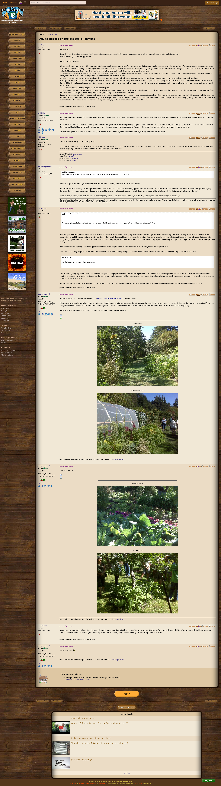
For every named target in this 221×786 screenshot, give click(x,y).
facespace (72, 160)
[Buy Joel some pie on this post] (198, 167)
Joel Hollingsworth (45, 166)
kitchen (17, 76)
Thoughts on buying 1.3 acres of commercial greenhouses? (99, 743)
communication (52, 34)
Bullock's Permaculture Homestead (109, 298)
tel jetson (41, 137)
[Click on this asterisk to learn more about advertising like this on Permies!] (161, 19)
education (17, 130)
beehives (71, 156)
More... (127, 773)
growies (17, 40)
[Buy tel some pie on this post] (198, 138)
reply (127, 693)
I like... (40, 127)
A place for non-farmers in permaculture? (91, 738)
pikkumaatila (77, 155)
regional (17, 124)
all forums (17, 190)
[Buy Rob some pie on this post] (198, 45)
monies (17, 70)
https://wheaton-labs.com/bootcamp (76, 679)
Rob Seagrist (42, 45)
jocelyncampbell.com (117, 459)
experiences (17, 142)
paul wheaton (138, 783)
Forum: (42, 34)
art (17, 112)
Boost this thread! (127, 708)
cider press (17, 154)
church (71, 153)
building (17, 52)
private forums (17, 184)
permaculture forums (17, 34)
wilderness (17, 100)
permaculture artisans (17, 118)
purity (17, 82)
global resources (17, 148)
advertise (81, 783)
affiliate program (91, 783)
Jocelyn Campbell (44, 294)
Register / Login (212, 3)
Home (5, 3)
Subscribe (13, 3)
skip (17, 136)
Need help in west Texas (83, 718)
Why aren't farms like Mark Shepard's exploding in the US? (99, 723)
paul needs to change (81, 759)
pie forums (17, 178)
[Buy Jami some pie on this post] (198, 114)
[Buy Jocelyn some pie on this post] (198, 295)
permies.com (17, 172)
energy (17, 64)
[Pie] (20, 2)
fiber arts (17, 106)
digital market (17, 166)
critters (17, 46)
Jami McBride (42, 113)
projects (17, 160)
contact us (73, 783)
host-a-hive (74, 158)
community (17, 94)
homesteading (17, 58)
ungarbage (17, 88)
